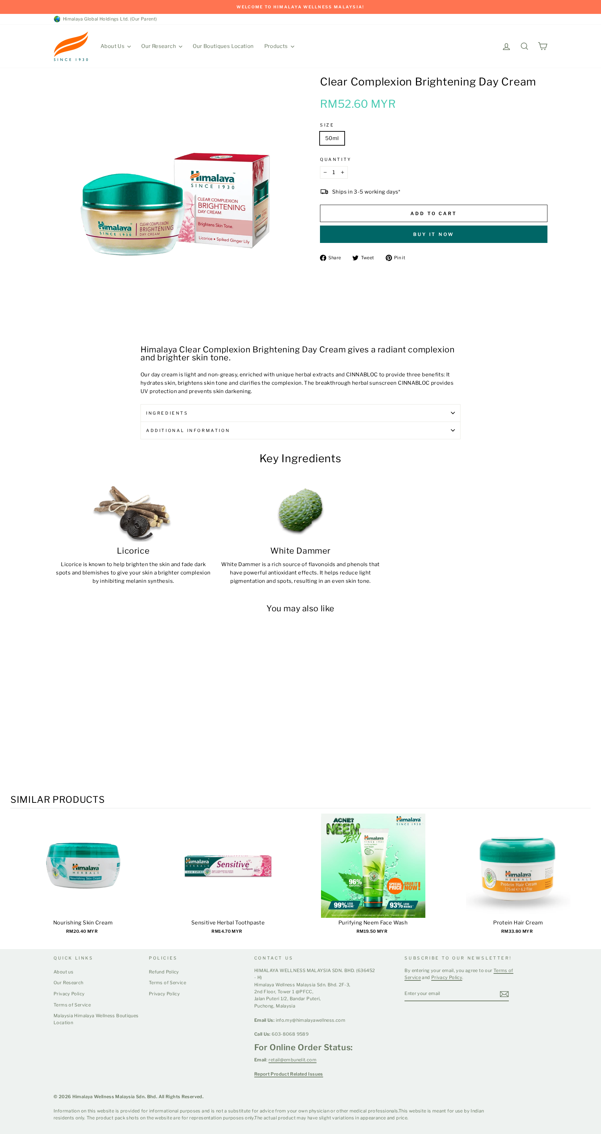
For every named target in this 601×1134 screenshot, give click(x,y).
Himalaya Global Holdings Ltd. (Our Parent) (109, 19)
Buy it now (433, 234)
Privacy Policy (69, 993)
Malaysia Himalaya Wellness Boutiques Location (96, 1019)
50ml (332, 138)
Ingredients (167, 413)
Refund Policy (164, 971)
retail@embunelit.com (292, 1059)
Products (276, 46)
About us (63, 971)
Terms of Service (72, 1004)
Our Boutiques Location (223, 46)
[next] (584, 878)
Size (327, 125)
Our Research (159, 46)
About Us (113, 46)
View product (82, 873)
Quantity (336, 159)
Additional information (188, 430)
